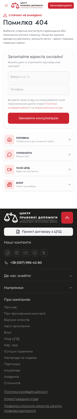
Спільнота (12, 383)
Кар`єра (11, 345)
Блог (8, 332)
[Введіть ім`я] (38, 76)
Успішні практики (18, 351)
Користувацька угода (49, 107)
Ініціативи (12, 370)
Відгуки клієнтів (17, 320)
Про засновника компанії (24, 313)
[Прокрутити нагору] (67, 218)
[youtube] (25, 252)
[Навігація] (6, 5)
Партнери (12, 364)
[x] (43, 252)
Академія (11, 377)
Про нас (10, 307)
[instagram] (16, 252)
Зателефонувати (61, 5)
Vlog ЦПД (12, 339)
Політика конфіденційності (26, 392)
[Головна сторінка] (27, 5)
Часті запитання (17, 326)
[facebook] (7, 252)
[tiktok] (34, 252)
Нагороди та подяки (20, 358)
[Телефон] (38, 89)
